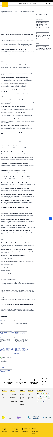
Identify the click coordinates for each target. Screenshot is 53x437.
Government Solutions (13, 401)
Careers (3, 394)
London (21, 398)
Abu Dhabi (22, 395)
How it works (26, 3)
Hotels (29, 394)
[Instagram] (42, 378)
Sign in (29, 400)
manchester (22, 404)
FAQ (30, 3)
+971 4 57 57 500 (8, 383)
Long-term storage (13, 397)
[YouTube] (46, 381)
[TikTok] (42, 384)
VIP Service (12, 398)
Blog (2, 398)
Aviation (29, 398)
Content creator (30, 397)
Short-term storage (13, 395)
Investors (29, 395)
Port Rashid (22, 394)
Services (21, 3)
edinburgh (22, 400)
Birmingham (22, 397)
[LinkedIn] (42, 381)
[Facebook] (46, 378)
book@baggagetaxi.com (21, 382)
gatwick (21, 401)
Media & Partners (4, 395)
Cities (17, 3)
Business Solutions (13, 400)
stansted (21, 405)
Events (3, 397)
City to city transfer (13, 394)
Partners (34, 3)
